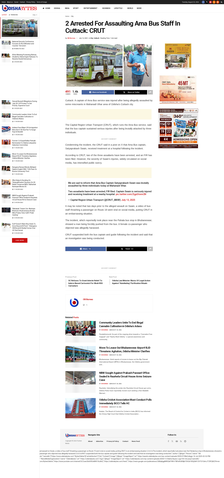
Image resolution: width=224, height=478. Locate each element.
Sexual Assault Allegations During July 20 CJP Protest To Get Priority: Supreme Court (24, 103)
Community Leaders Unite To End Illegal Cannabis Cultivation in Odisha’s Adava (24, 116)
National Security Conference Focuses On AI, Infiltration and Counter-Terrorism (23, 44)
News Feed (136, 441)
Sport (76, 8)
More (139, 8)
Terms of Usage (42, 2)
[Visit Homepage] (19, 8)
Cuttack (96, 38)
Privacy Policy (30, 2)
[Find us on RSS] (214, 2)
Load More (20, 240)
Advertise (99, 441)
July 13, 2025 (128, 200)
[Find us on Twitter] (206, 2)
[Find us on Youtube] (210, 2)
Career (16, 2)
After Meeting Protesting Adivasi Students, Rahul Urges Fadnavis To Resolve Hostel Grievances (25, 57)
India (67, 8)
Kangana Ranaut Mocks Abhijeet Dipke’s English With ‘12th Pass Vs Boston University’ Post (24, 169)
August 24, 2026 (116, 330)
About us (10, 2)
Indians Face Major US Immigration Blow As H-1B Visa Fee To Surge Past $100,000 (25, 130)
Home (4, 2)
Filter (34, 15)
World (130, 8)
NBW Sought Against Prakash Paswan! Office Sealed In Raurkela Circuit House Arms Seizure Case (24, 198)
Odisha (57, 8)
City (72, 16)
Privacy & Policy (113, 441)
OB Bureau (71, 38)
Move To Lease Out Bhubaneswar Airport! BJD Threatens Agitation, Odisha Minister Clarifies (24, 156)
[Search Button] (221, 2)
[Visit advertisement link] (178, 57)
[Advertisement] (19, 81)
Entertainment (90, 8)
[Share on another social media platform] (150, 92)
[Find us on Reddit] (217, 2)
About (90, 441)
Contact (22, 2)
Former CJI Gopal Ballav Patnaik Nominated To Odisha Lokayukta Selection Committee (24, 143)
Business (106, 8)
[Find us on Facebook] (203, 2)
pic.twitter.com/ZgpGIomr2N (131, 194)
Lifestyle (118, 8)
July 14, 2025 (83, 38)
